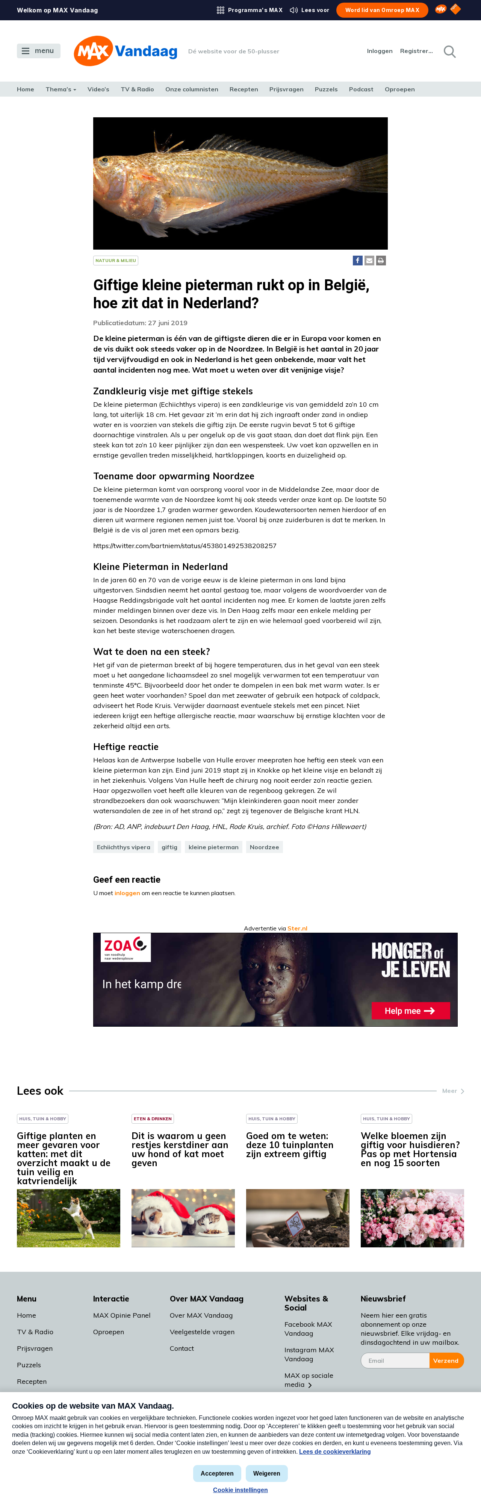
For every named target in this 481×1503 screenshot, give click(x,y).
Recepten (244, 89)
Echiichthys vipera (123, 847)
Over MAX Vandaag (201, 1315)
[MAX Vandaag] (125, 51)
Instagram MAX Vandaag (309, 1354)
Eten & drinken (153, 1118)
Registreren (417, 51)
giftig (169, 847)
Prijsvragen (286, 89)
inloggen (127, 893)
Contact (182, 1348)
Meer (449, 1090)
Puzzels (326, 89)
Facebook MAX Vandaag (308, 1329)
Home (25, 89)
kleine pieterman (214, 847)
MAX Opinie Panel (122, 1315)
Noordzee (264, 847)
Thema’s (58, 89)
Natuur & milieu (115, 260)
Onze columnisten (191, 89)
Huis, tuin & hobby (42, 1118)
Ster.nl (297, 928)
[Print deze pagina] (381, 260)
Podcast (361, 89)
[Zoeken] (449, 51)
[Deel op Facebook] (358, 260)
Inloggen (380, 51)
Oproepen (400, 89)
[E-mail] (369, 260)
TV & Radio (137, 89)
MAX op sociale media (308, 1380)
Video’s (98, 89)
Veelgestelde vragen (202, 1331)
